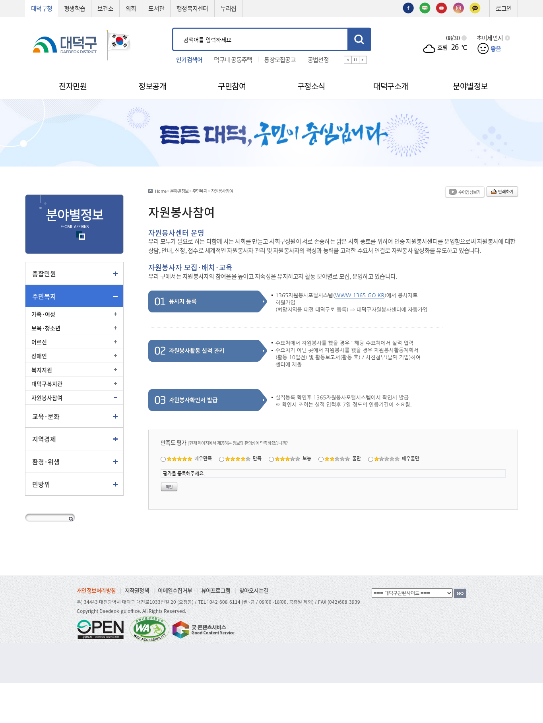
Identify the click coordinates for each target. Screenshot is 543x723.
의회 (131, 8)
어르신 (39, 342)
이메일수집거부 (175, 590)
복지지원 (41, 370)
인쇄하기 (506, 191)
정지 (355, 60)
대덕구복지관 (46, 384)
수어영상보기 (469, 192)
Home (160, 191)
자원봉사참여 (46, 397)
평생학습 (74, 8)
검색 (359, 39)
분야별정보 (179, 191)
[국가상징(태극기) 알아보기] (119, 44)
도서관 (156, 8)
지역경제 (44, 439)
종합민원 (44, 273)
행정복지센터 (192, 8)
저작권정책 (137, 590)
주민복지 (44, 296)
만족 (257, 458)
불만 (356, 458)
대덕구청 (41, 8)
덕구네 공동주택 (233, 59)
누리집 (229, 8)
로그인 (504, 8)
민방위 (41, 484)
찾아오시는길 (254, 590)
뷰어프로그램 (216, 590)
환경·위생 (46, 461)
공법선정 (318, 59)
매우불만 (410, 458)
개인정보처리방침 (96, 590)
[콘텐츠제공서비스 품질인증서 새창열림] (203, 628)
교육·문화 (46, 416)
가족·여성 (43, 314)
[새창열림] (408, 7)
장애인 (39, 356)
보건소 (105, 8)
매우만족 (203, 458)
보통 (307, 458)
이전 (348, 60)
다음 (363, 60)
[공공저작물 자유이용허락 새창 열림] (102, 628)
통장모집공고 (280, 59)
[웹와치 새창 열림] (149, 628)
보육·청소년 (45, 328)
